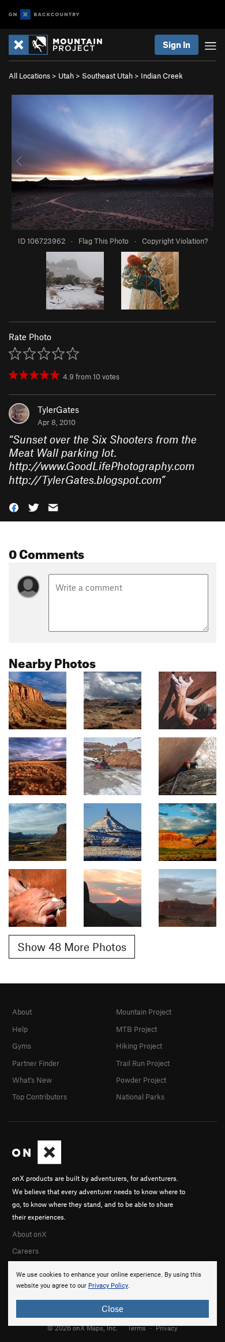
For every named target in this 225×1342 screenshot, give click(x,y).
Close (112, 1308)
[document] (112, 1293)
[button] (14, 506)
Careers (25, 1250)
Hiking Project (139, 1045)
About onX (29, 1234)
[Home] (61, 45)
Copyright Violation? (175, 240)
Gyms (21, 1045)
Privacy (167, 1328)
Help (20, 1029)
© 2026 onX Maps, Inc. (82, 1328)
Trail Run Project (143, 1063)
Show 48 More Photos (71, 946)
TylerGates (58, 409)
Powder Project (141, 1079)
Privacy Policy (108, 1285)
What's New (32, 1079)
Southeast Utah (107, 75)
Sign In (176, 44)
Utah (66, 75)
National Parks (140, 1096)
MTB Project (136, 1029)
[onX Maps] (36, 1161)
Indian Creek (162, 75)
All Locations (29, 75)
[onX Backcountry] (44, 15)
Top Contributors (39, 1096)
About (22, 1011)
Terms (136, 1328)
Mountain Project (143, 1011)
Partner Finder (35, 1063)
